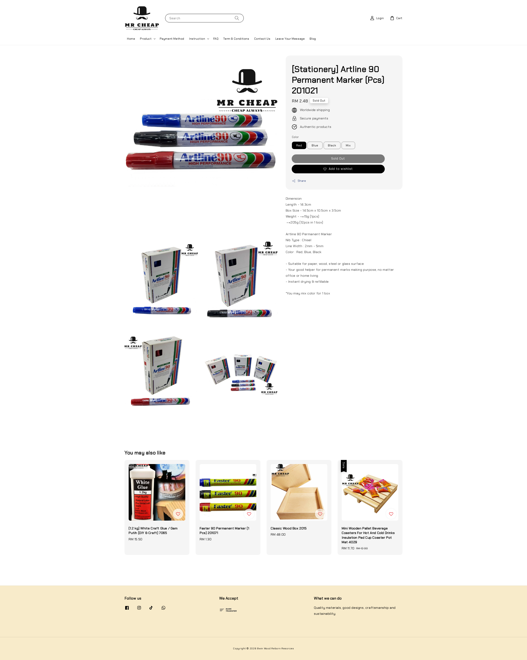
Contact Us (262, 39)
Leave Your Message (290, 39)
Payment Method (172, 39)
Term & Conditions (236, 39)
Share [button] (302, 181)
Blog (313, 39)
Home (131, 39)
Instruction (197, 39)
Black (332, 145)
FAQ (216, 39)
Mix (348, 145)
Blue (315, 145)
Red (299, 145)
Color (295, 137)
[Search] (237, 18)
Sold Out (338, 158)
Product (146, 39)
